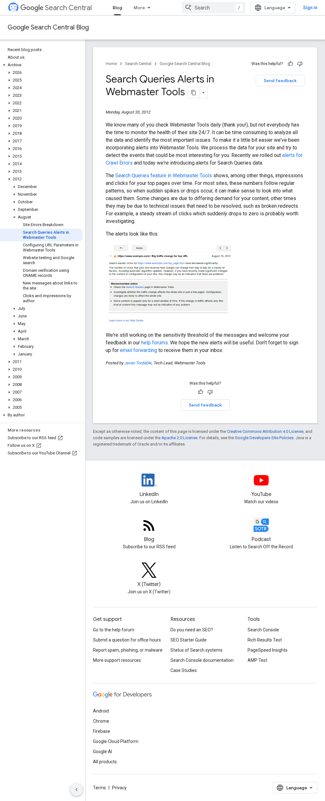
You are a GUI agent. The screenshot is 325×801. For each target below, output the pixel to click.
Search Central (68, 7)
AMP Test (257, 660)
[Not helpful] (300, 63)
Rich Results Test (265, 639)
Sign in (310, 7)
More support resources (117, 660)
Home (111, 63)
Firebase (101, 731)
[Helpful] (290, 63)
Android (101, 710)
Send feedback (280, 80)
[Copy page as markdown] (193, 92)
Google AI (102, 751)
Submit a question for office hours (127, 639)
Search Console (263, 629)
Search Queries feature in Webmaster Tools (163, 176)
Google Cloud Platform (115, 741)
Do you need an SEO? (191, 629)
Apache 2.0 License (179, 437)
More (139, 7)
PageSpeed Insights (268, 650)
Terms (99, 787)
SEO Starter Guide (188, 639)
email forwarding (138, 350)
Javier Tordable (138, 363)
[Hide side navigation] (76, 789)
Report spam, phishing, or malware (127, 650)
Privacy (119, 787)
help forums (154, 343)
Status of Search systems (196, 650)
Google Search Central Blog (48, 27)
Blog (117, 7)
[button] (41, 65)
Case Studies (183, 670)
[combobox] (213, 7)
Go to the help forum (113, 629)
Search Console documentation (202, 660)
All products (105, 761)
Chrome (101, 721)
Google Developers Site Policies (264, 437)
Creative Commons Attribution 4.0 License (265, 431)
